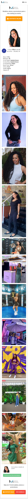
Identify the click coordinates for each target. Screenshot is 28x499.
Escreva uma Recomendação (12, 475)
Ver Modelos (20, 492)
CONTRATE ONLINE (15, 18)
